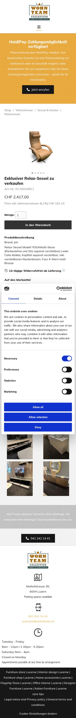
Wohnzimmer (24, 110)
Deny (38, 427)
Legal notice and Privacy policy (24, 699)
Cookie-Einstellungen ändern (38, 713)
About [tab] (62, 298)
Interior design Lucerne (54, 672)
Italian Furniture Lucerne (51, 688)
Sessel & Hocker (48, 110)
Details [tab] (38, 298)
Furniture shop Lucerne (19, 677)
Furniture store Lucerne (21, 672)
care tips (38, 694)
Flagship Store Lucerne (16, 683)
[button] (38, 89)
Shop (7, 110)
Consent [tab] (13, 298)
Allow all (38, 406)
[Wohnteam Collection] (39, 11)
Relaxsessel (12, 114)
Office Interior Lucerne (47, 683)
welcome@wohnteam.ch (38, 621)
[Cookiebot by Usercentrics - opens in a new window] (56, 288)
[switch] (67, 369)
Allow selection (38, 417)
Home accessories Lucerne (53, 677)
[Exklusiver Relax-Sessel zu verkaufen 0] (38, 145)
